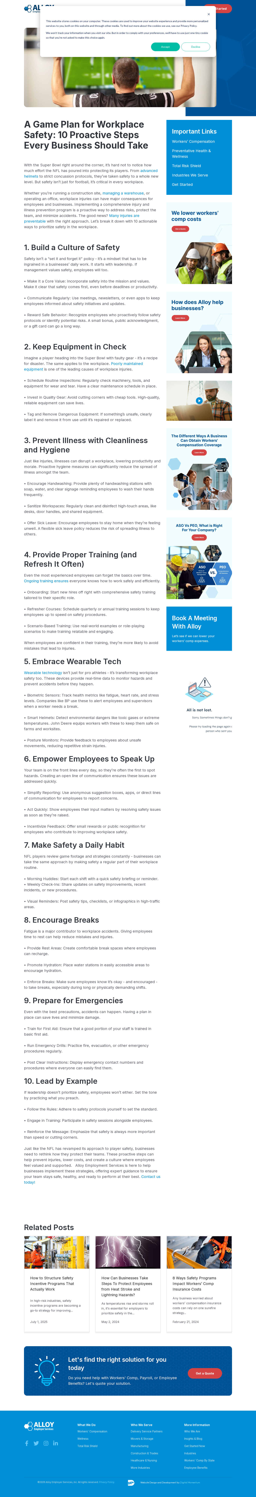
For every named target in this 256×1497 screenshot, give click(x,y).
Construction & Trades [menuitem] (144, 1453)
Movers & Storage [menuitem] (142, 1438)
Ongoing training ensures (46, 581)
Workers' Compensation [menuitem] (92, 1431)
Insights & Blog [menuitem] (193, 1438)
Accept (165, 46)
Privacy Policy (106, 1482)
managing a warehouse (123, 193)
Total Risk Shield (186, 166)
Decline (195, 46)
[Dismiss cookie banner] (208, 14)
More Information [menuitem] (197, 1425)
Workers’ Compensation (193, 141)
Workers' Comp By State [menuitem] (199, 1460)
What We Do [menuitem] (86, 1425)
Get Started (182, 184)
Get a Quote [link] (205, 1373)
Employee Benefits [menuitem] (195, 1467)
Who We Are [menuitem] (192, 1431)
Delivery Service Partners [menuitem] (146, 1431)
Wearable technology (43, 672)
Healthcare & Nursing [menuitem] (144, 1460)
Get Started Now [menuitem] (194, 1446)
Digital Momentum (190, 1482)
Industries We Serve (190, 175)
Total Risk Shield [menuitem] (87, 1446)
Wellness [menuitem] (82, 1438)
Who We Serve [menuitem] (141, 1425)
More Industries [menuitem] (140, 1467)
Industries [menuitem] (190, 1453)
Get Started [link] (218, 8)
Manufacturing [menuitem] (139, 1446)
